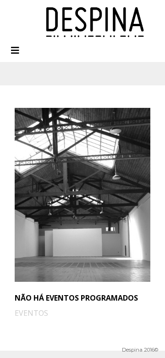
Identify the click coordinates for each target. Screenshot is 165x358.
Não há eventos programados (76, 298)
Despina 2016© (140, 350)
